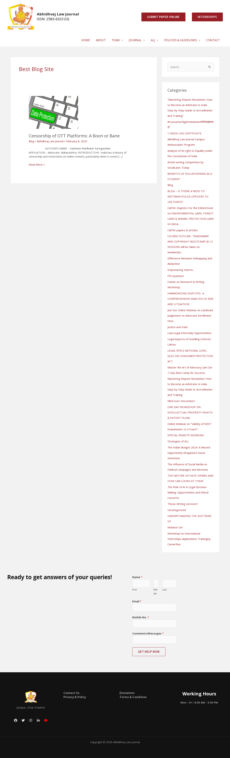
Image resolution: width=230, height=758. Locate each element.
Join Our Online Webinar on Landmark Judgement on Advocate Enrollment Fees (190, 315)
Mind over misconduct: (181, 401)
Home (85, 40)
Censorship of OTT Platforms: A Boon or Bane (74, 136)
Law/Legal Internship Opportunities (189, 333)
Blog (31, 141)
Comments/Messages (148, 633)
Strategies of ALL (178, 441)
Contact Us (71, 693)
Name (137, 577)
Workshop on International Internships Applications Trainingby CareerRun (189, 539)
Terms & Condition (133, 697)
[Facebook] (15, 720)
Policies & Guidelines (180, 40)
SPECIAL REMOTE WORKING (185, 435)
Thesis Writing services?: (182, 504)
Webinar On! (175, 527)
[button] (206, 17)
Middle (155, 591)
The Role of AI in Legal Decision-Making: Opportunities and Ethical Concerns (187, 492)
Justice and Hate (177, 327)
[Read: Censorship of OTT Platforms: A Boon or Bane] (53, 112)
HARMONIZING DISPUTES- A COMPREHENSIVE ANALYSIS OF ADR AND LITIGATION (190, 298)
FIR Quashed (175, 276)
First (134, 589)
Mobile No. (140, 617)
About (101, 40)
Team (116, 40)
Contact (213, 40)
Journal (135, 40)
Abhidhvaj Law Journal (58, 14)
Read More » (37, 164)
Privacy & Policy (74, 697)
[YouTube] (45, 720)
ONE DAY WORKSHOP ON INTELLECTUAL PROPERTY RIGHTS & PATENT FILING (190, 412)
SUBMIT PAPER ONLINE (163, 17)
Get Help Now (149, 652)
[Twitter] (23, 720)
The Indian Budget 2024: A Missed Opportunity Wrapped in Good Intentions (188, 453)
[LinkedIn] (38, 720)
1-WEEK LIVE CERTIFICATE (184, 133)
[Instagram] (30, 720)
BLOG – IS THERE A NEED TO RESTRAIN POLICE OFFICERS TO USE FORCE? (187, 196)
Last (164, 589)
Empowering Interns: (180, 270)
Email (136, 601)
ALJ (153, 40)
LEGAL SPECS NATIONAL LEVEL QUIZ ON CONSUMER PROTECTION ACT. (190, 356)
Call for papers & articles (182, 230)
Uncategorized (176, 510)
